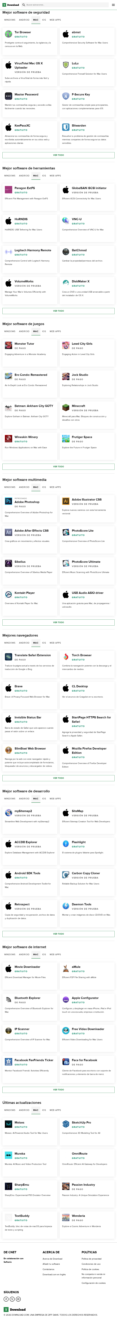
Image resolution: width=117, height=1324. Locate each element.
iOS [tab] (44, 20)
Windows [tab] (9, 20)
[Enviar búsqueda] (23, 4)
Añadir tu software (51, 1264)
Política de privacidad (91, 1259)
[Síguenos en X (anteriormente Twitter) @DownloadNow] (12, 1299)
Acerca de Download (52, 1259)
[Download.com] (10, 5)
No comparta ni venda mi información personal (93, 1276)
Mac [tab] (36, 20)
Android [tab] (24, 20)
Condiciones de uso (91, 1264)
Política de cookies (90, 1269)
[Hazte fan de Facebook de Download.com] (6, 1299)
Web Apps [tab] (55, 20)
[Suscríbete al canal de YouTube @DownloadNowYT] (18, 1299)
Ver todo (58, 155)
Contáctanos (48, 1269)
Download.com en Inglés (54, 1274)
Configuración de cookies (94, 1283)
